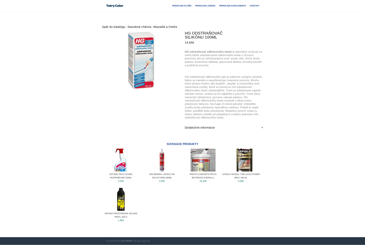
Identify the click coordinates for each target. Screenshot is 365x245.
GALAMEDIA (126, 241)
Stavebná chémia (139, 26)
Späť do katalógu (114, 26)
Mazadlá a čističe (165, 26)
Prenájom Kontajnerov (232, 6)
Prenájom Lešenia (205, 6)
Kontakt (254, 6)
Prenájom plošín (181, 6)
